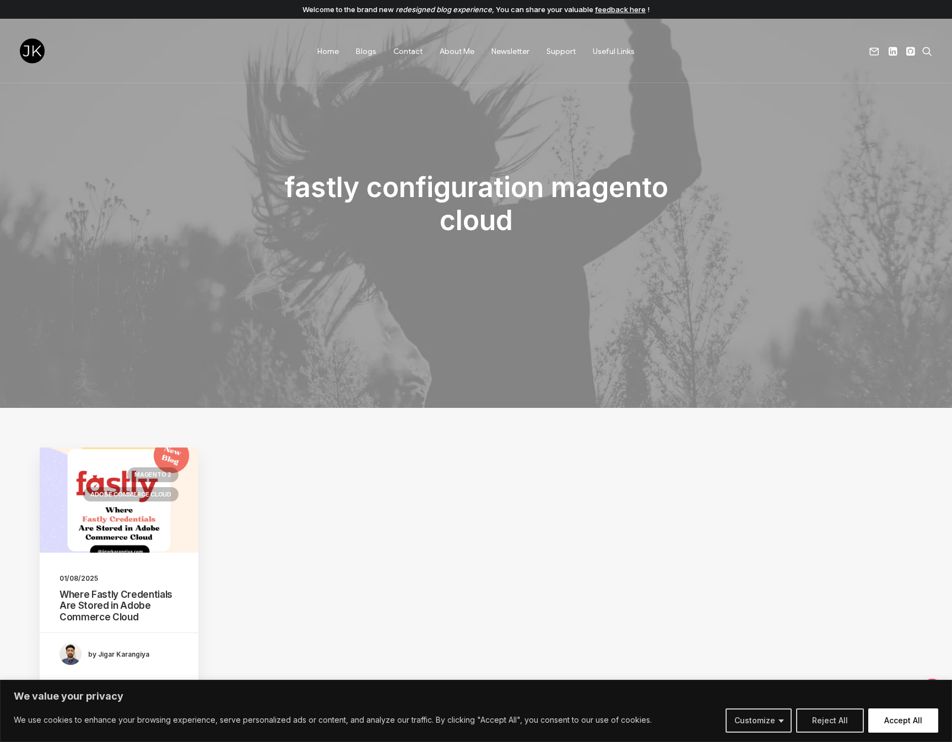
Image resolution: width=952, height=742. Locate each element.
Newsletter (510, 51)
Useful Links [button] (614, 51)
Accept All (903, 720)
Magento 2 (152, 474)
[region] (476, 711)
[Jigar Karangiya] (32, 51)
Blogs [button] (366, 51)
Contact (408, 51)
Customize (754, 720)
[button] (876, 51)
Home (328, 51)
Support (561, 51)
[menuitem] (328, 51)
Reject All (830, 720)
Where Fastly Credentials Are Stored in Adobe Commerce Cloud (116, 606)
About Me (457, 51)
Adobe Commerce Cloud (130, 494)
